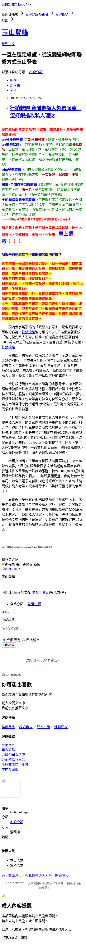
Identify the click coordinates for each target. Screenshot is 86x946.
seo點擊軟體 (10, 144)
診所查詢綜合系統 (15, 765)
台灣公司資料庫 (13, 754)
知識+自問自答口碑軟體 (19, 184)
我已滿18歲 (10, 937)
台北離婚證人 (12, 876)
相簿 (13, 80)
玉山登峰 (15, 32)
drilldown (8, 745)
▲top (5, 611)
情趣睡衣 (61, 727)
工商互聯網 (10, 770)
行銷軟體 (35, 254)
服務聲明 (44, 887)
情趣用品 (8, 727)
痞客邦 (37, 592)
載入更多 (8, 619)
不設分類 (36, 72)
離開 (24, 937)
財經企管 (34, 604)
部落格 (15, 85)
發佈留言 (8, 645)
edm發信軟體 (11, 169)
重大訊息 (8, 749)
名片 (13, 90)
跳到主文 (8, 44)
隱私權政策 (74, 883)
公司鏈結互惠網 (13, 759)
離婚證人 (26, 727)
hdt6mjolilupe (11, 568)
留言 (45, 592)
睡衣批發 (43, 727)
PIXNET (19, 883)
